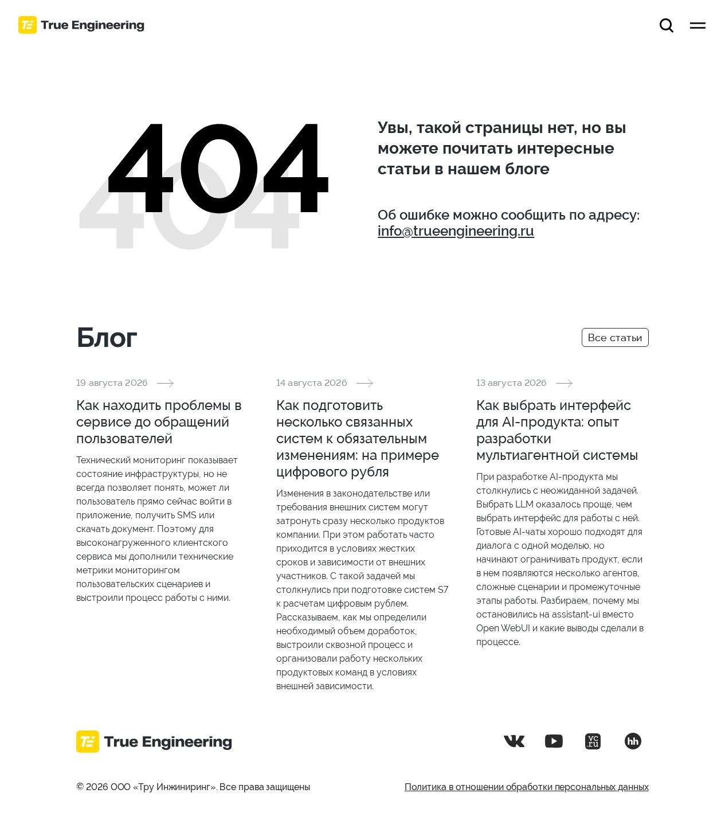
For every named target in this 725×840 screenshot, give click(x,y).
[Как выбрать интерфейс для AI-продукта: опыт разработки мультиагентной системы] (562, 512)
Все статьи (615, 337)
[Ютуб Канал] (554, 741)
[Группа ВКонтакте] (514, 741)
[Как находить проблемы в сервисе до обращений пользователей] (162, 490)
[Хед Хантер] (633, 741)
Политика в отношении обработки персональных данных (527, 787)
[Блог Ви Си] (593, 741)
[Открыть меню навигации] (698, 25)
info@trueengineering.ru (456, 230)
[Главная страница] (81, 25)
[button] (666, 25)
